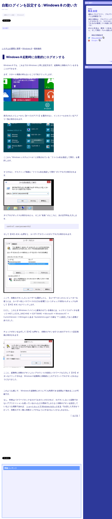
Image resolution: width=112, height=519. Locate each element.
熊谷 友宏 (92, 11)
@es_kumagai (97, 38)
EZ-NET (5, 28)
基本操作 (37, 48)
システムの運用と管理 (11, 48)
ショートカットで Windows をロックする (43, 406)
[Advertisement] (42, 37)
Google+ (95, 40)
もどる (75, 415)
